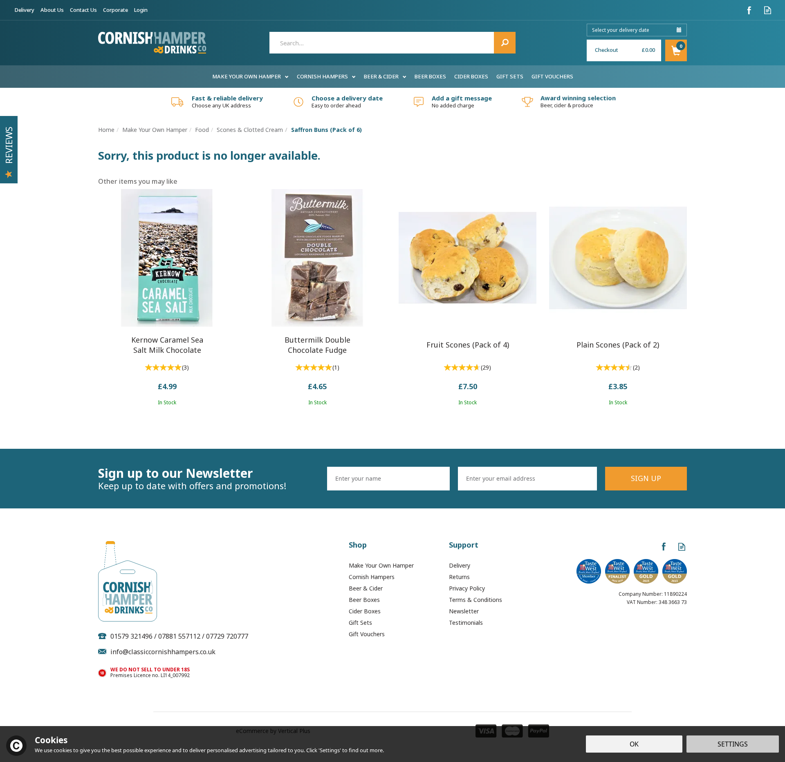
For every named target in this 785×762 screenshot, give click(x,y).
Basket (676, 50)
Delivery (459, 565)
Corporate (115, 9)
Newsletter (464, 611)
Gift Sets (360, 622)
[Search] (505, 42)
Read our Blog (768, 10)
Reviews (8, 145)
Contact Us (83, 9)
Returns (459, 577)
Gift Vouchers (367, 634)
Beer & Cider (366, 588)
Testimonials (466, 622)
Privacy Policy (467, 588)
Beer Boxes (364, 600)
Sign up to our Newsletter (192, 478)
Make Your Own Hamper (381, 565)
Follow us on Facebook (749, 10)
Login (141, 9)
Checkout (606, 49)
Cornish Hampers (372, 577)
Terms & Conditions (475, 600)
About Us (52, 9)
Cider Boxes (365, 611)
